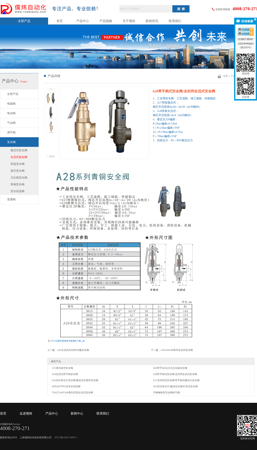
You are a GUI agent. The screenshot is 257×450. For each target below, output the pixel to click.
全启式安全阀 (18, 157)
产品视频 (105, 21)
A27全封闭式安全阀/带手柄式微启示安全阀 (176, 380)
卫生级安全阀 (18, 177)
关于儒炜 (129, 21)
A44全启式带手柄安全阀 (65, 374)
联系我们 (175, 21)
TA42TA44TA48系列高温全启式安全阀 (72, 392)
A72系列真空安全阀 (62, 368)
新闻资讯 (152, 21)
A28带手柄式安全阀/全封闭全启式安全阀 (175, 374)
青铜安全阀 (17, 184)
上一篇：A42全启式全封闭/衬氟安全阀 (68, 350)
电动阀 (11, 113)
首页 (59, 21)
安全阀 (11, 142)
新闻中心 (77, 413)
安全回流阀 (17, 191)
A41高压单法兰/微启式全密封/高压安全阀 (175, 386)
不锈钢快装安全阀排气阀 (166, 392)
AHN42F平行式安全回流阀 (66, 386)
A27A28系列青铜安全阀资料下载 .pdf (68, 341)
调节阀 (11, 132)
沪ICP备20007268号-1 (65, 437)
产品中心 (82, 21)
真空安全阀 (17, 170)
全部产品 (24, 21)
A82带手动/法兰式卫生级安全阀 (170, 368)
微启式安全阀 (18, 150)
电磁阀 (11, 103)
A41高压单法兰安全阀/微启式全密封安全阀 (75, 380)
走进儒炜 (26, 413)
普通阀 (11, 199)
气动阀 (11, 122)
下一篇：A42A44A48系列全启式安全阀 (172, 350)
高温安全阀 (17, 163)
